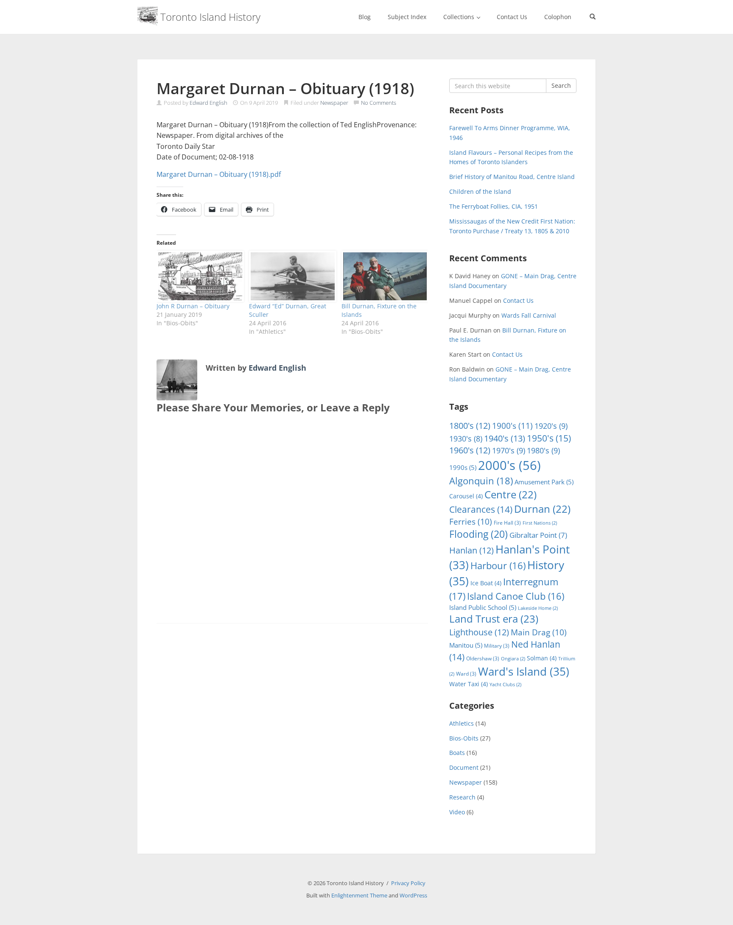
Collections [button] (459, 17)
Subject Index (407, 17)
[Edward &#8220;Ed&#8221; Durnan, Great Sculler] (291, 276)
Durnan (542, 509)
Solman (542, 658)
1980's (543, 450)
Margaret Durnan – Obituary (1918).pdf (219, 174)
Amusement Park (544, 482)
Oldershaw (482, 658)
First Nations (540, 523)
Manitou (465, 645)
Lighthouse (479, 632)
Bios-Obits (463, 738)
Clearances (480, 509)
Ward (466, 673)
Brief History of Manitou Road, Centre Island (512, 177)
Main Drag (539, 632)
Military (496, 645)
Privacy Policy (408, 883)
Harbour (498, 565)
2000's (509, 465)
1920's (551, 425)
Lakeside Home (538, 608)
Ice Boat (485, 583)
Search (561, 85)
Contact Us (512, 17)
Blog (364, 17)
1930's (465, 438)
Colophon (557, 17)
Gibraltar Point (538, 535)
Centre (510, 494)
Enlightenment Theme (359, 895)
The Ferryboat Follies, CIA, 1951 (493, 206)
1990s (462, 467)
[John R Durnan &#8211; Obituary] (199, 276)
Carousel (466, 496)
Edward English (208, 102)
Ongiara (513, 659)
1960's (469, 450)
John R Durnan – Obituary (193, 306)
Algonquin (481, 480)
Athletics (461, 723)
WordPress (413, 895)
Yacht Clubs (505, 684)
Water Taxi (468, 684)
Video (457, 812)
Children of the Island (480, 191)
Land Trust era (493, 619)
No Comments (378, 102)
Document (463, 767)
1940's (504, 438)
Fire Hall (507, 522)
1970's (508, 450)
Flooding (478, 534)
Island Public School (482, 607)
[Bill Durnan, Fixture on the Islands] (383, 276)
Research (462, 797)
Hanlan (471, 550)
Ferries (470, 521)
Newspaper (334, 102)
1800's (469, 425)
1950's (549, 438)
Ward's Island (523, 671)
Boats (457, 753)
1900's (512, 425)
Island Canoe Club (515, 596)
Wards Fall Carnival (528, 315)
